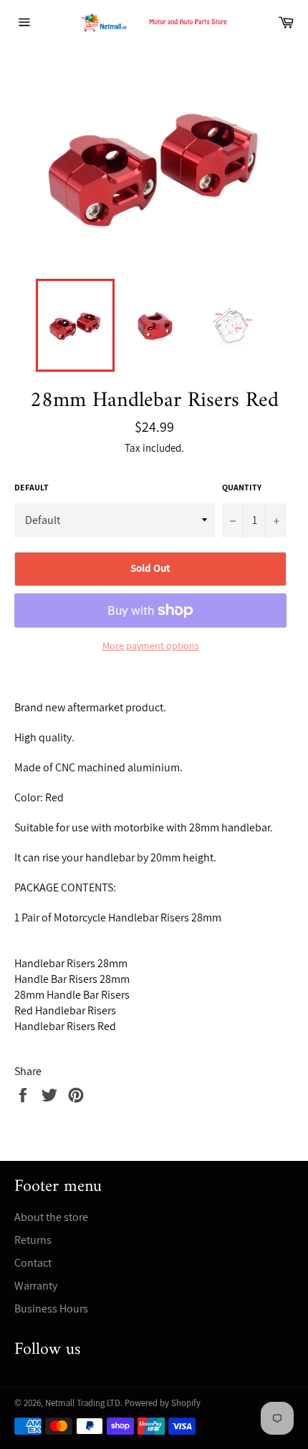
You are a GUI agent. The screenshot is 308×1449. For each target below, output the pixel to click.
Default (31, 487)
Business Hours (51, 1308)
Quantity (241, 487)
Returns (33, 1239)
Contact (33, 1262)
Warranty (35, 1285)
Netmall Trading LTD (82, 1403)
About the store (51, 1217)
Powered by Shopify (163, 1403)
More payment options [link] (150, 645)
